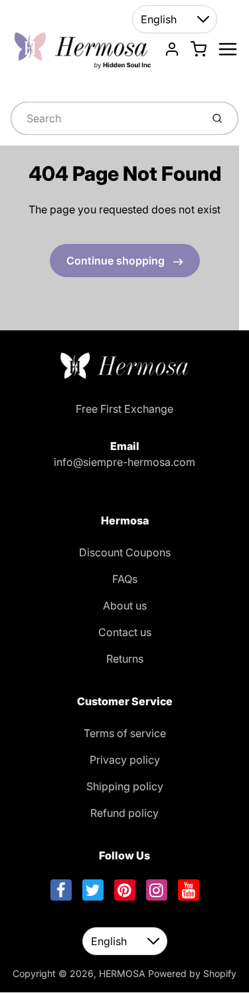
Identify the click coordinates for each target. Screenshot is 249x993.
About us (125, 605)
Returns (124, 658)
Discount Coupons (125, 552)
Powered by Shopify (192, 973)
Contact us (124, 632)
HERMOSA (122, 973)
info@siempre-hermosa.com (124, 462)
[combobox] (105, 118)
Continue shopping (116, 260)
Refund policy (124, 813)
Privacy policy (125, 759)
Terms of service (125, 733)
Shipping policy (124, 786)
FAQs (124, 579)
